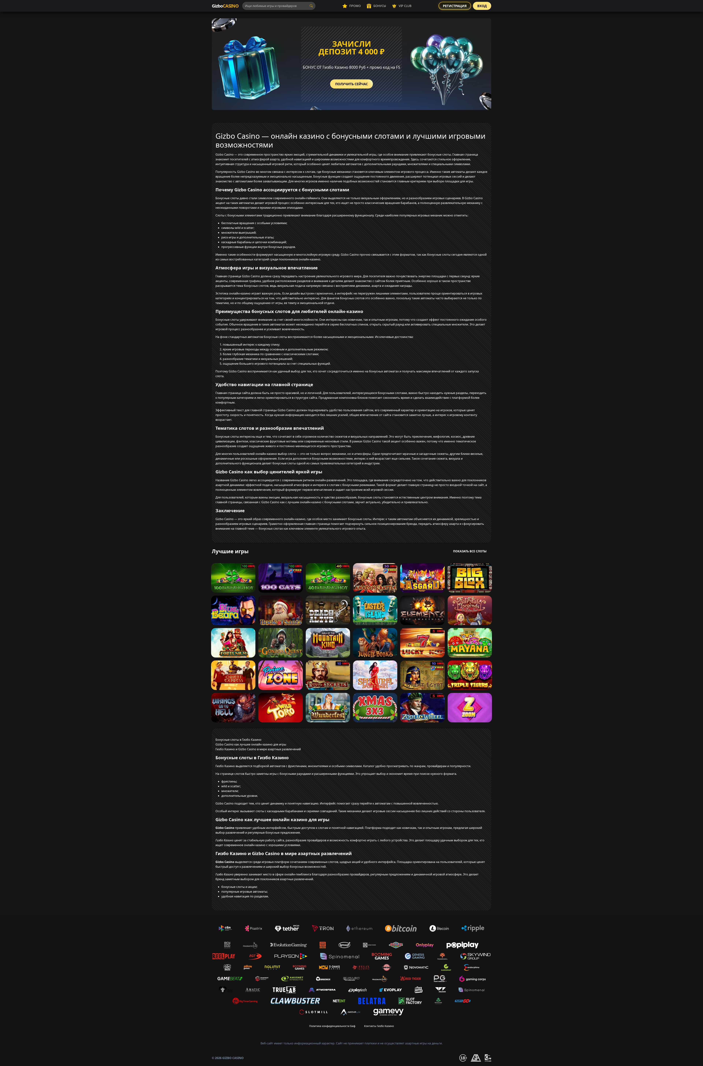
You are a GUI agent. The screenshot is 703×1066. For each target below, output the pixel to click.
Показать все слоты (470, 551)
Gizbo (225, 6)
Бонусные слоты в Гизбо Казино (238, 740)
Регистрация (455, 6)
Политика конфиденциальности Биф (332, 1026)
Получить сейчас (351, 84)
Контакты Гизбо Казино (379, 1026)
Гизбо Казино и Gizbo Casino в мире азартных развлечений (258, 749)
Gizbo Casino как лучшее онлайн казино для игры (250, 744)
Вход (482, 6)
